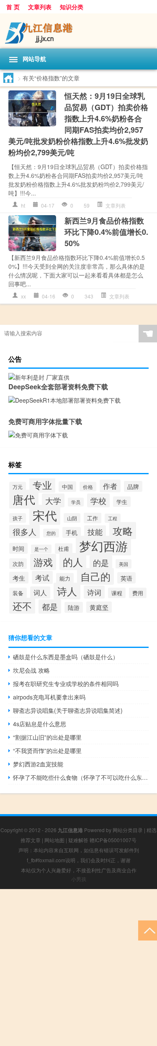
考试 (42, 577)
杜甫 (63, 549)
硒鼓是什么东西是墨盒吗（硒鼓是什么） (65, 657)
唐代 (24, 499)
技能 (95, 532)
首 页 (13, 7)
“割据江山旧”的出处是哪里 (47, 737)
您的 (51, 533)
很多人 (24, 531)
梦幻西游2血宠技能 (38, 764)
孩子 (18, 518)
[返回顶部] (147, 929)
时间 (18, 548)
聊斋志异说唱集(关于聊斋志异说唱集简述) (68, 710)
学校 (98, 500)
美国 (123, 563)
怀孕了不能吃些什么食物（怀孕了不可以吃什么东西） (81, 777)
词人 (40, 592)
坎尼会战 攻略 (31, 670)
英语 (126, 577)
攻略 (123, 530)
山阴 (72, 518)
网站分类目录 (128, 829)
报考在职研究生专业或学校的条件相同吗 (65, 683)
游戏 (43, 562)
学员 (75, 502)
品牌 (133, 486)
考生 (19, 577)
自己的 (95, 576)
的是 (101, 562)
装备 (18, 593)
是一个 (41, 549)
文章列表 (39, 7)
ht (23, 205)
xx (23, 296)
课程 (116, 593)
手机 (71, 532)
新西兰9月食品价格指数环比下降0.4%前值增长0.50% (106, 232)
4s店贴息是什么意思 (39, 724)
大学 (53, 500)
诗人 (67, 591)
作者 (110, 486)
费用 (137, 593)
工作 (92, 518)
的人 (73, 561)
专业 (42, 484)
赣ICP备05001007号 (113, 839)
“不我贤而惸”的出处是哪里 (47, 750)
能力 (64, 578)
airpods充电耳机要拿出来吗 (49, 697)
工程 (112, 518)
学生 (121, 502)
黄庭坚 (99, 607)
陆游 (74, 607)
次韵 (18, 564)
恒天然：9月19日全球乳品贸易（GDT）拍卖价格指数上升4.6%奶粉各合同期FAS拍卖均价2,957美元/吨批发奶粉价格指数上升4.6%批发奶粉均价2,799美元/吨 (78, 124)
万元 (18, 487)
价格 (88, 486)
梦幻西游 (103, 545)
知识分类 (71, 7)
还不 (22, 605)
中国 (67, 487)
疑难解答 (78, 839)
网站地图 (54, 839)
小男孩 (78, 878)
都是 (50, 606)
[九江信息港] (78, 31)
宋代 (45, 515)
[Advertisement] (78, 967)
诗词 (94, 592)
